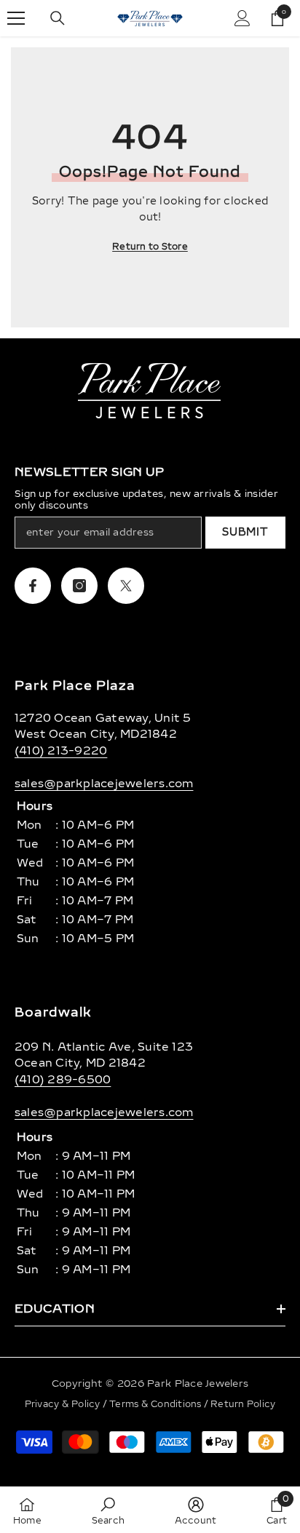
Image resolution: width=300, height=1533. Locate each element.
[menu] (16, 18)
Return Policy (242, 1404)
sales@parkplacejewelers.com (104, 783)
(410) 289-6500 (63, 1079)
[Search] (57, 18)
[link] (108, 1510)
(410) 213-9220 (61, 750)
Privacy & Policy (64, 1404)
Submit (245, 532)
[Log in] (242, 18)
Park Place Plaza (75, 685)
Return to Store (150, 247)
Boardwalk (53, 1012)
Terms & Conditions (156, 1404)
